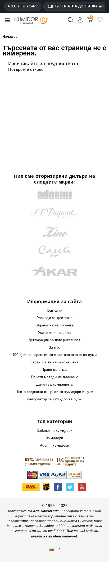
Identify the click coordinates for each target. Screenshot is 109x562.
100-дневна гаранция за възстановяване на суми (54, 355)
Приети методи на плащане (54, 377)
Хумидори (54, 438)
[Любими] (100, 22)
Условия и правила (54, 333)
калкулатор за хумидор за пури (54, 399)
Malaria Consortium (44, 511)
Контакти (54, 310)
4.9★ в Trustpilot (23, 6)
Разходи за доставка (55, 318)
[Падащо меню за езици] (54, 549)
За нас (54, 347)
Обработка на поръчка (54, 325)
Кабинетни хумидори (54, 431)
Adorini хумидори (54, 445)
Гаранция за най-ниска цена (54, 362)
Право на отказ (54, 370)
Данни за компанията (54, 384)
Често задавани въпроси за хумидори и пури (54, 392)
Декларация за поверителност (55, 340)
